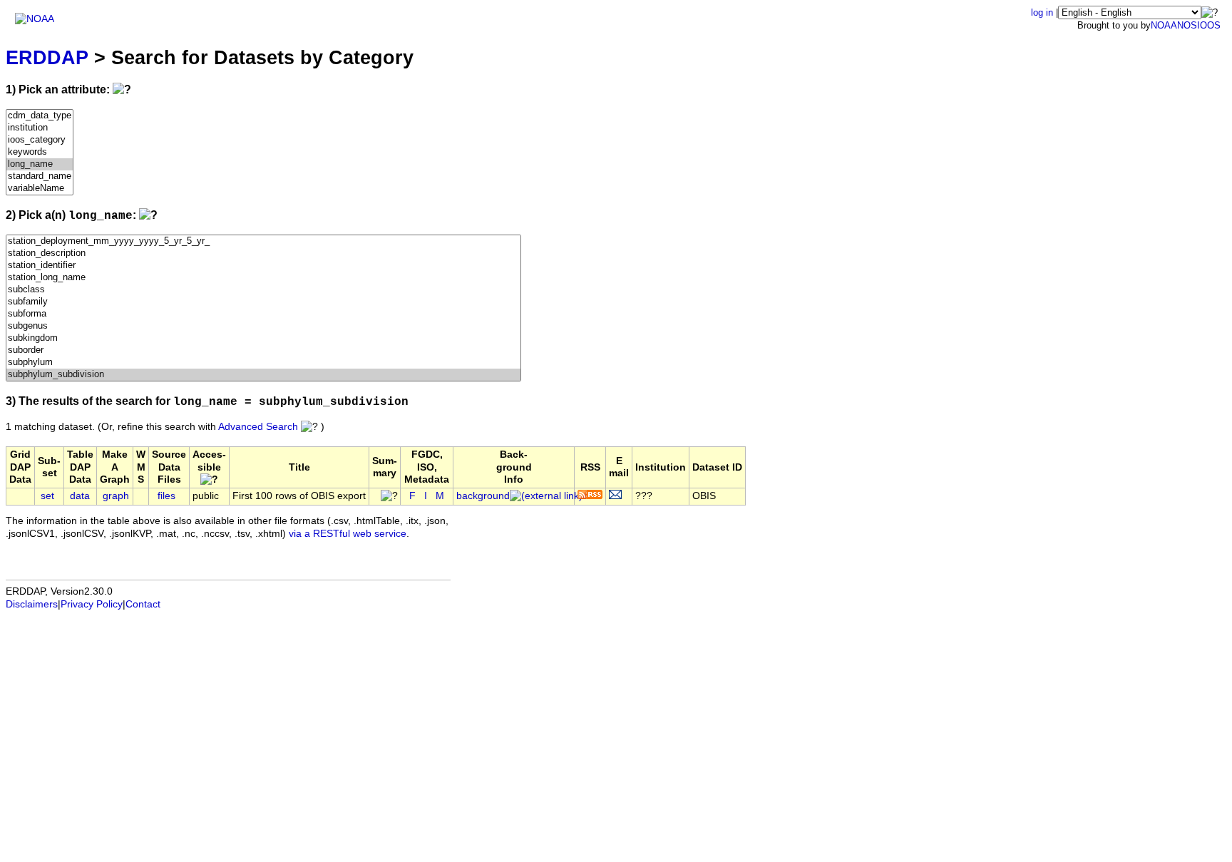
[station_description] (263, 253)
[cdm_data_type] (39, 116)
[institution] (39, 128)
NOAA (1164, 25)
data (80, 496)
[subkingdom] (263, 338)
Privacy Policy (92, 604)
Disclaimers (32, 604)
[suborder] (263, 350)
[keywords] (39, 152)
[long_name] (39, 164)
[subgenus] (263, 326)
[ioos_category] (39, 140)
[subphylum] (263, 362)
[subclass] (263, 290)
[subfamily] (263, 302)
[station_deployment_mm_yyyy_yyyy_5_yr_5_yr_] (263, 241)
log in (1042, 12)
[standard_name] (39, 176)
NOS (1187, 25)
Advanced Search (258, 426)
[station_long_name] (263, 278)
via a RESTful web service (347, 533)
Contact (142, 604)
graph (116, 496)
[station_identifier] (263, 266)
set (47, 496)
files (166, 496)
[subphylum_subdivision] (263, 375)
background (483, 496)
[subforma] (263, 314)
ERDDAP (47, 57)
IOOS (1209, 25)
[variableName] (39, 189)
